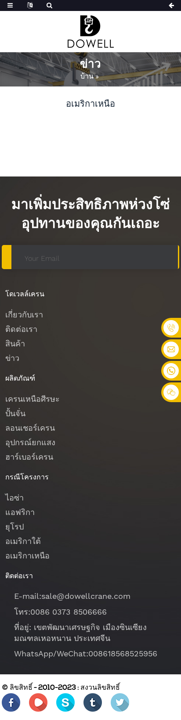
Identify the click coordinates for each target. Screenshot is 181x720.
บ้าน (87, 76)
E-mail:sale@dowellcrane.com (72, 596)
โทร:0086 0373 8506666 (60, 611)
